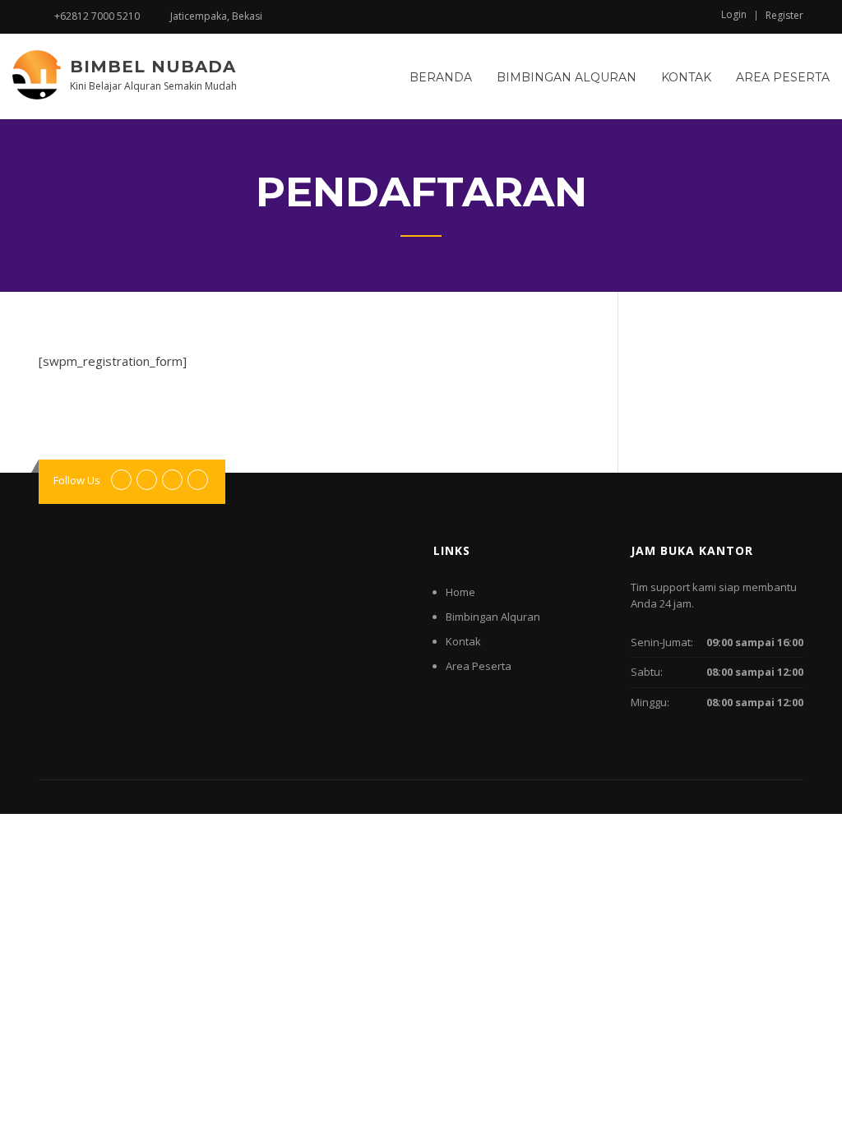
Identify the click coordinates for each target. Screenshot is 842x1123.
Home (460, 592)
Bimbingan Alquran (566, 77)
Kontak (686, 77)
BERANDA (440, 77)
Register (784, 16)
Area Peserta (783, 77)
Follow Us (76, 480)
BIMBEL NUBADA (153, 66)
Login (734, 15)
